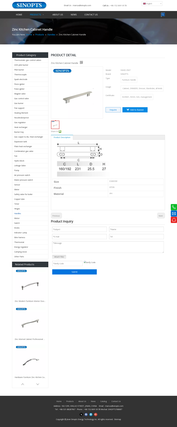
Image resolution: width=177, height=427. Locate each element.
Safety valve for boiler (23, 194)
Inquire (113, 109)
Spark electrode (20, 79)
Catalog (103, 401)
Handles (17, 213)
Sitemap (117, 419)
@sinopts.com (117, 406)
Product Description (62, 137)
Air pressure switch (22, 175)
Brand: (108, 74)
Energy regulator (21, 247)
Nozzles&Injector (21, 117)
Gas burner (18, 103)
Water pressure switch (23, 180)
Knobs (17, 228)
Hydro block (19, 161)
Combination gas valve (23, 151)
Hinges (17, 208)
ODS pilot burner (21, 65)
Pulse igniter (19, 89)
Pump (16, 170)
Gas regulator (20, 122)
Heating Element (21, 113)
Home (59, 401)
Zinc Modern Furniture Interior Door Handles (30, 301)
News (93, 401)
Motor (17, 218)
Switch (17, 223)
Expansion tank (20, 141)
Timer (16, 204)
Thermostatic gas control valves (27, 60)
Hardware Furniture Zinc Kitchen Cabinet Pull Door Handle (30, 377)
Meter (16, 189)
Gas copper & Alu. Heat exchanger (28, 137)
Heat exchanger (20, 127)
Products (70, 401)
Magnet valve (20, 93)
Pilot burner (19, 69)
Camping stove (20, 252)
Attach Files (59, 257)
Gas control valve (21, 98)
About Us (82, 401)
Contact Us (116, 401)
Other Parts (19, 256)
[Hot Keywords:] (163, 14)
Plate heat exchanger (23, 146)
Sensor (17, 184)
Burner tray (19, 132)
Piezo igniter (19, 84)
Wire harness (19, 237)
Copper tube (19, 199)
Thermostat (19, 242)
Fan (15, 156)
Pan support (19, 108)
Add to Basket (137, 109)
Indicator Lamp (20, 232)
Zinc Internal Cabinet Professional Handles (30, 339)
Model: (108, 70)
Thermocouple (20, 74)
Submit (74, 272)
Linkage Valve (20, 165)
